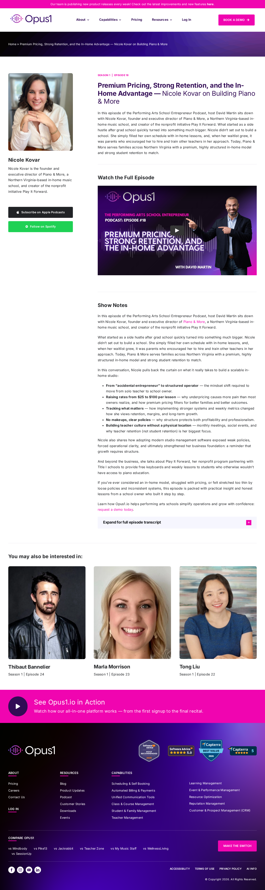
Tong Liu (189, 667)
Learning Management (205, 783)
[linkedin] (37, 870)
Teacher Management (127, 817)
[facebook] (11, 870)
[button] (177, 522)
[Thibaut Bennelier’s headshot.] (47, 568)
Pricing (13, 783)
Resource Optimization (205, 797)
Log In (13, 809)
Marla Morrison (112, 667)
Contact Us (16, 797)
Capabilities (122, 773)
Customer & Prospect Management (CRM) (220, 810)
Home (12, 44)
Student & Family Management (134, 810)
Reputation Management (207, 803)
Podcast (66, 797)
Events (65, 817)
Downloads (68, 810)
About (13, 773)
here (210, 4)
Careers (14, 790)
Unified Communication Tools (133, 797)
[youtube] (29, 870)
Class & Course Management (133, 804)
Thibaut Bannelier (29, 667)
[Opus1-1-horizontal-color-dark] (30, 16)
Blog (63, 783)
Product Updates (72, 790)
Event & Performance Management (214, 790)
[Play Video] (177, 230)
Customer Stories (73, 804)
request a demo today (115, 509)
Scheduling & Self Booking (131, 783)
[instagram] (20, 870)
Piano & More (194, 322)
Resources (69, 773)
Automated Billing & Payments (133, 790)
